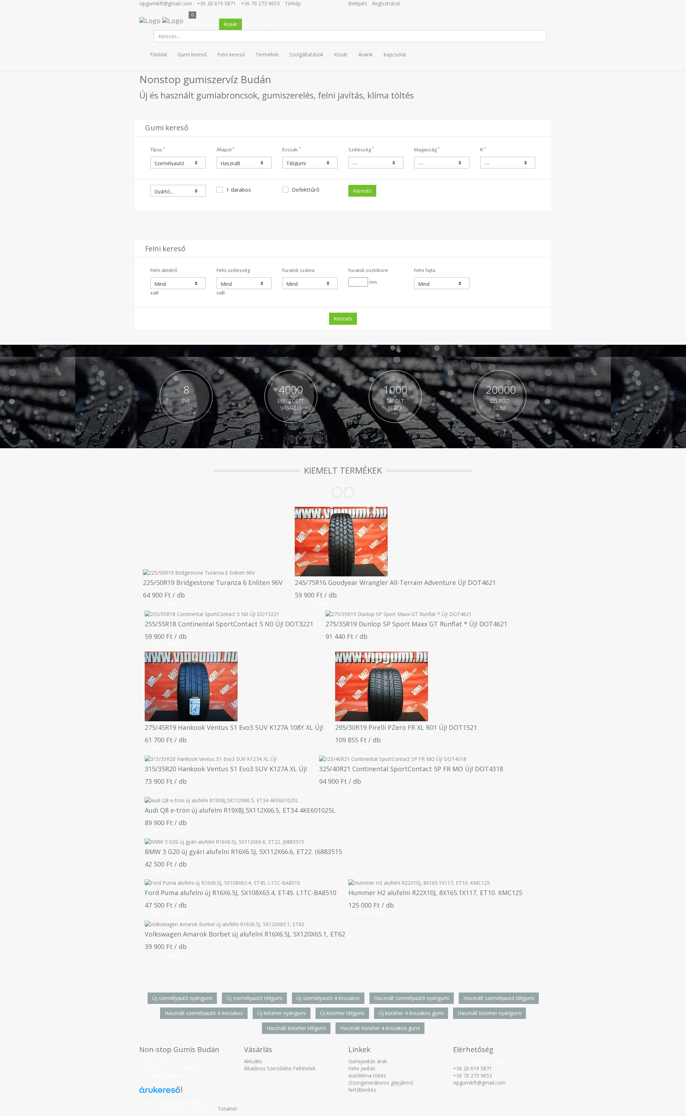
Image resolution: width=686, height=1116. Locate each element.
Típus (157, 149)
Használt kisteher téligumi (296, 1028)
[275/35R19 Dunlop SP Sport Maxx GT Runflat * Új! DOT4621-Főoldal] (416, 614)
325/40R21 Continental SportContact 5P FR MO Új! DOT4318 (411, 768)
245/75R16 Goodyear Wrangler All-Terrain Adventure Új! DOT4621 (395, 582)
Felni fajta (424, 270)
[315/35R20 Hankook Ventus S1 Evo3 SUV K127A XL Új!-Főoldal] (226, 759)
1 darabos (238, 189)
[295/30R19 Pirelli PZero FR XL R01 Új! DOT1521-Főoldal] (406, 686)
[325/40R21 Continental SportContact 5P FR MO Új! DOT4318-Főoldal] (411, 759)
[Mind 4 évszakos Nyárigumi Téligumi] (310, 162)
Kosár (230, 24)
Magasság (426, 149)
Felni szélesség (233, 270)
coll (154, 292)
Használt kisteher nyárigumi (489, 1013)
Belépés (357, 3)
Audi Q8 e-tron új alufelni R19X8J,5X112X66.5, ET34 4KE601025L (240, 810)
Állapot (225, 149)
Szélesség (361, 149)
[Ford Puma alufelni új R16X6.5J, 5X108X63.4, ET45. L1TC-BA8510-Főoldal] (240, 883)
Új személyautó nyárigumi (182, 998)
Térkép (293, 3)
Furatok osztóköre (368, 270)
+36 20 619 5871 (216, 3)
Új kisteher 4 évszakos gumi (411, 1013)
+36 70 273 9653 (260, 3)
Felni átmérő (163, 270)
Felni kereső (231, 54)
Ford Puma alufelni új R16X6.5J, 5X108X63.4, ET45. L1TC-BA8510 (240, 892)
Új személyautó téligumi (254, 998)
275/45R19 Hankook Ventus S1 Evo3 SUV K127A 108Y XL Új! (234, 727)
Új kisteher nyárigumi (281, 1013)
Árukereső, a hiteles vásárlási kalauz (171, 1102)
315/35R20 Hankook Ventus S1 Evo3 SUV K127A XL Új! (226, 768)
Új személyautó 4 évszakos (328, 998)
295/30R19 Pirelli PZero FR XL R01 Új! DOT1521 (406, 727)
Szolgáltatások (306, 54)
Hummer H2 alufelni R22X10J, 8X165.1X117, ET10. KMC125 (435, 892)
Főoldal (158, 54)
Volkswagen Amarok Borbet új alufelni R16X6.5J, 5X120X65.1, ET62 (245, 934)
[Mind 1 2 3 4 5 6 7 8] (310, 283)
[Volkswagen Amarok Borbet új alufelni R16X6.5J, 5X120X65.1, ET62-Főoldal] (245, 924)
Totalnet (227, 1108)
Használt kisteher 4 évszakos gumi (380, 1028)
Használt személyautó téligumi (498, 998)
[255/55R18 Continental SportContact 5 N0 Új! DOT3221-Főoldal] (229, 614)
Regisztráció (386, 3)
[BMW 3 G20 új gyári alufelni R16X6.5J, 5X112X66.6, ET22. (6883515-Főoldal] (243, 841)
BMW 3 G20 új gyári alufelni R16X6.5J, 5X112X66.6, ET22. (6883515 (243, 851)
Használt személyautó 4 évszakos (204, 1013)
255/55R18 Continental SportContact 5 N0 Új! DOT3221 (229, 624)
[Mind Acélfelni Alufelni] (441, 283)
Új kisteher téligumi (342, 1013)
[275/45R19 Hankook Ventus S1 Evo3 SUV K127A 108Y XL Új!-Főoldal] (234, 686)
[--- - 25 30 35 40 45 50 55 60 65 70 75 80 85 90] (441, 162)
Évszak (291, 149)
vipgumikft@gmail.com (165, 3)
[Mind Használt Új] (244, 162)
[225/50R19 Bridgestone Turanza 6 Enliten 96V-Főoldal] (213, 572)
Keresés (362, 190)
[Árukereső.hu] (171, 1092)
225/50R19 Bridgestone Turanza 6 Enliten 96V (213, 582)
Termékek (267, 54)
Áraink (365, 54)
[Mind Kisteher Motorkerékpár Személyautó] (178, 162)
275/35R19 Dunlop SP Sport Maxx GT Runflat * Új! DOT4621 (416, 624)
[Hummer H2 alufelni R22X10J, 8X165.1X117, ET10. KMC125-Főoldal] (435, 883)
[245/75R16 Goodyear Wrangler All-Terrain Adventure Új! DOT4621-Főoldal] (395, 541)
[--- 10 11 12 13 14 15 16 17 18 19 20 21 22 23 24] (508, 162)
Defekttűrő (305, 189)
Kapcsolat (394, 54)
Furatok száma (298, 270)
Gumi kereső (192, 54)
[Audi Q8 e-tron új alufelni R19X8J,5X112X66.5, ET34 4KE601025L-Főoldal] (240, 800)
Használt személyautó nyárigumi (411, 998)
